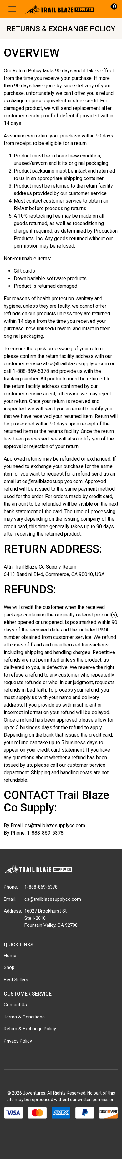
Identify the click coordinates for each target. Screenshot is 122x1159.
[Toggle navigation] (12, 9)
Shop (9, 967)
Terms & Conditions (24, 1017)
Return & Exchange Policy (30, 1029)
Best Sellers (16, 979)
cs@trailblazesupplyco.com (52, 899)
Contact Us (15, 1004)
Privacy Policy (18, 1041)
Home (10, 955)
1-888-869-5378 (41, 887)
